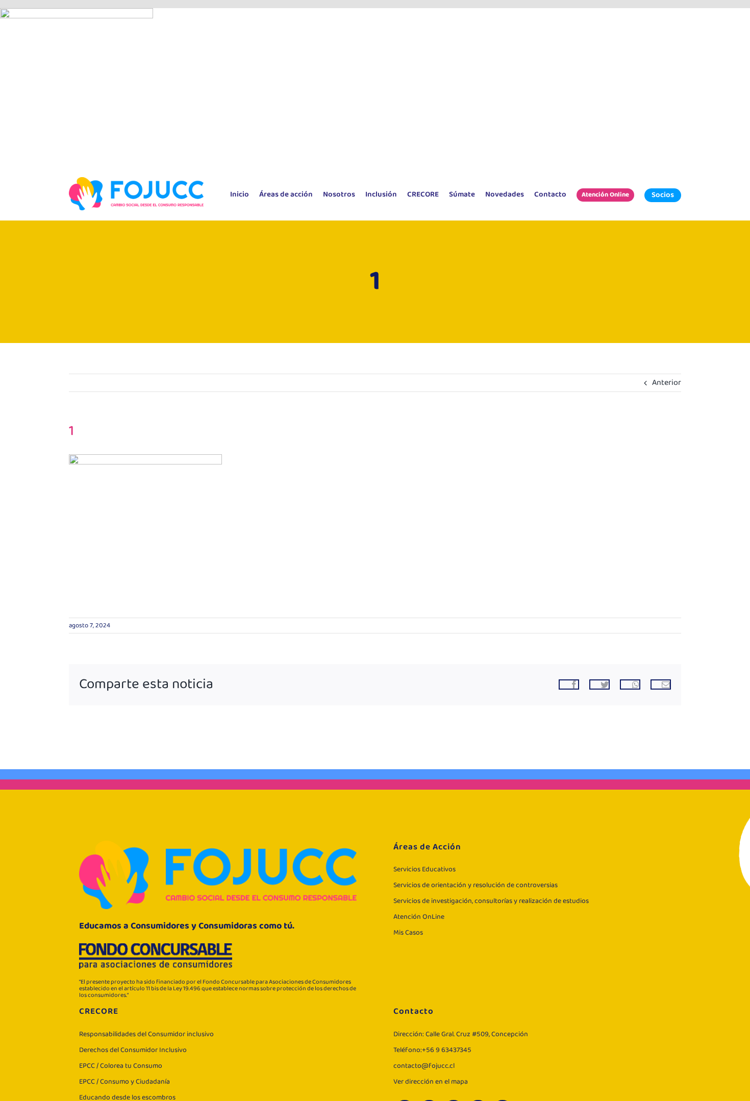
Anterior (666, 382)
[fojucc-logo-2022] (136, 181)
